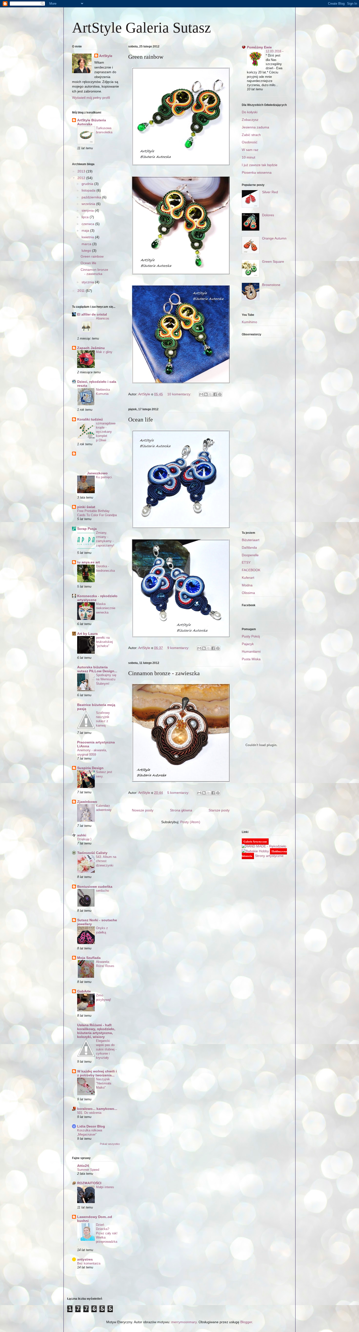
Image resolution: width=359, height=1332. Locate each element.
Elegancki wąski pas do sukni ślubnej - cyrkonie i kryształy (106, 1049)
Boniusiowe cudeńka (94, 886)
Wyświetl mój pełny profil (91, 98)
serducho (102, 890)
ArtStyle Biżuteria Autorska (91, 122)
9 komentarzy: (178, 648)
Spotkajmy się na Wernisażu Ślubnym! (106, 679)
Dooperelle (250, 555)
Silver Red (270, 192)
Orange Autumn (274, 238)
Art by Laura (87, 634)
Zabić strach (251, 135)
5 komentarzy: (178, 793)
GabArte (84, 991)
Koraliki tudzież (90, 419)
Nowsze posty (142, 810)
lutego (87, 250)
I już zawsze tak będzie (259, 165)
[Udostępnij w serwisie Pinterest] (219, 394)
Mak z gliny (104, 352)
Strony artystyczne (269, 856)
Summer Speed (88, 1170)
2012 (81, 178)
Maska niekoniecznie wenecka (105, 608)
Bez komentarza (88, 1263)
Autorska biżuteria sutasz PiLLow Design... (97, 669)
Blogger (246, 1322)
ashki (81, 835)
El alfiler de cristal (92, 314)
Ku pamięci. (104, 477)
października (92, 197)
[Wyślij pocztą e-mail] (201, 394)
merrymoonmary (184, 1322)
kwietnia (88, 237)
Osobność (249, 142)
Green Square (273, 261)
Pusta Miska (251, 659)
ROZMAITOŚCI (89, 1183)
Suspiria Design (90, 768)
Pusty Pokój (251, 636)
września (89, 204)
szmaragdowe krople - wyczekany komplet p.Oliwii (106, 431)
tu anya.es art (88, 562)
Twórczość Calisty (92, 853)
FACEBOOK (251, 570)
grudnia (88, 184)
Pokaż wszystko (110, 1143)
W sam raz (250, 150)
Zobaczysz (250, 120)
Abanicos (102, 318)
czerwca (88, 224)
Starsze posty (219, 810)
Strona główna (181, 810)
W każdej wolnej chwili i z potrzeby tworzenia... (97, 1073)
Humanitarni (251, 651)
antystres (85, 1259)
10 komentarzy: (179, 394)
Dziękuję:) (84, 839)
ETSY (246, 562)
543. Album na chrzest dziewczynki (106, 861)
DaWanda (249, 547)
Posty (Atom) (190, 822)
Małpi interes (105, 1187)
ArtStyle (105, 56)
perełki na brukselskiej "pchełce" (104, 642)
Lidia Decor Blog (91, 1126)
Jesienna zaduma (255, 127)
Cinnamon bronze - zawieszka (164, 673)
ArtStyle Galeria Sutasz (141, 28)
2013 (81, 171)
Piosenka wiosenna (257, 172)
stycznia (88, 282)
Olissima (248, 593)
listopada (89, 190)
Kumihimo (249, 322)
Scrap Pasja (87, 529)
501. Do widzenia (89, 1113)
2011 (81, 291)
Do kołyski (249, 112)
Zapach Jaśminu (91, 348)
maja (86, 230)
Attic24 (83, 1166)
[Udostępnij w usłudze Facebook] (215, 394)
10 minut (248, 157)
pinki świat (86, 507)
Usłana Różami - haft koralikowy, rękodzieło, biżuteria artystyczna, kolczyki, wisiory (96, 1031)
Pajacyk (248, 644)
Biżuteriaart (250, 540)
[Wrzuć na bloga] (205, 394)
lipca (86, 217)
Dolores (268, 215)
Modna (247, 585)
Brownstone (271, 285)
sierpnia (88, 210)
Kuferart (248, 578)
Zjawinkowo (87, 802)
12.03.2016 (274, 51)
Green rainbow (145, 57)
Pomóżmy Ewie (259, 47)
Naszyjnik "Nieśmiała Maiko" (103, 1083)
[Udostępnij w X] (210, 394)
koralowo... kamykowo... (97, 1109)
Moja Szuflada (89, 958)
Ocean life (140, 419)
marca (87, 244)
